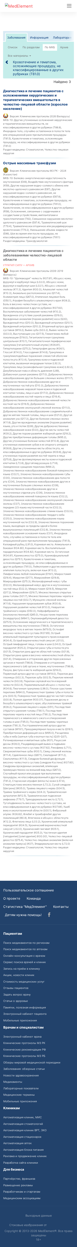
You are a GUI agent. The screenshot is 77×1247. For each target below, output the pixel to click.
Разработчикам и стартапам (21, 1191)
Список (12, 47)
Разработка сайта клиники (20, 1162)
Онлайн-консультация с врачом (24, 955)
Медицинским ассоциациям (21, 1198)
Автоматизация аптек (17, 1143)
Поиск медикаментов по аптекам (25, 949)
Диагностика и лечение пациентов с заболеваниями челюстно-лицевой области (33, 255)
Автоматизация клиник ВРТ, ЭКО (25, 1130)
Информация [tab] (39, 37)
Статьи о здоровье (15, 1000)
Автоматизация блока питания (23, 1149)
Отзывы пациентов (15, 988)
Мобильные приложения (20, 1020)
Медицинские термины (19, 1094)
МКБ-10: (8, 120)
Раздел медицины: (14, 149)
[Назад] (7, 62)
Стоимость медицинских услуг (24, 981)
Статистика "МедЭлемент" (25, 907)
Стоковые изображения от (28, 1225)
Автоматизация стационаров (22, 1136)
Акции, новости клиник (18, 975)
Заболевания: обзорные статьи (24, 1068)
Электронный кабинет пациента (24, 1013)
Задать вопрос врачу (17, 994)
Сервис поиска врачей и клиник (24, 962)
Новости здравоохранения (21, 1075)
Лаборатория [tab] (62, 37)
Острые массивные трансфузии (29, 163)
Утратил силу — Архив (18, 265)
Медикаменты (12, 1081)
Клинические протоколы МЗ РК (24, 1043)
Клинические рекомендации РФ (24, 1049)
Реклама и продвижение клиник (25, 1156)
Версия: (14, 116)
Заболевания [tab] (16, 37)
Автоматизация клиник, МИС (22, 1117)
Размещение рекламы (18, 1185)
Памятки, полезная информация (24, 1007)
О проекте (11, 898)
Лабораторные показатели (21, 1088)
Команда (34, 898)
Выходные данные (38, 1215)
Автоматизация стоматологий (23, 1123)
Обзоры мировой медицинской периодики (31, 1062)
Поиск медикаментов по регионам (26, 942)
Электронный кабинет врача (22, 1036)
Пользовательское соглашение (28, 890)
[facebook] (49, 915)
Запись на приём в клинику (21, 968)
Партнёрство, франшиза (19, 1178)
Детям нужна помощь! (23, 915)
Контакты (61, 907)
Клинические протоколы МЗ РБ (24, 1056)
